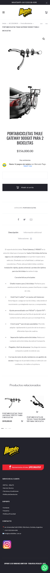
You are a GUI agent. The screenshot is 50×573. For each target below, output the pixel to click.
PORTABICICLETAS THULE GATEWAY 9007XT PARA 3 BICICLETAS (12, 415)
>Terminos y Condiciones (10, 491)
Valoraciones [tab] (24, 238)
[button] (44, 39)
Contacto (6, 508)
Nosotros (6, 511)
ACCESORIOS (13, 23)
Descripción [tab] (13, 232)
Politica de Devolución (10, 494)
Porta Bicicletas (26, 23)
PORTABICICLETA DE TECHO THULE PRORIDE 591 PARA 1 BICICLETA (36, 419)
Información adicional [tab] (33, 232)
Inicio (4, 23)
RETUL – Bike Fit (8, 485)
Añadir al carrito (27, 187)
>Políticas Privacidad (9, 514)
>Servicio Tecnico (8, 488)
